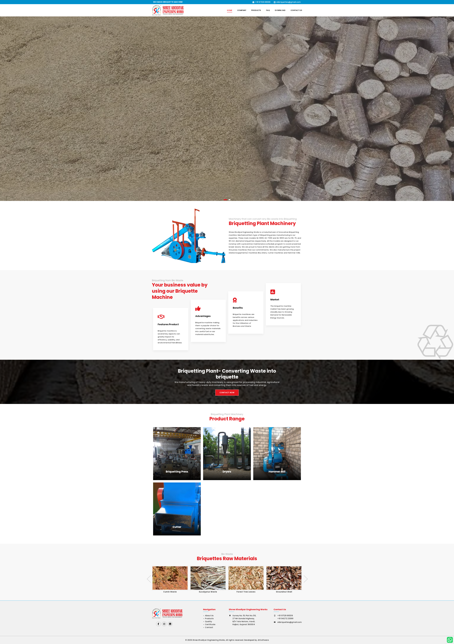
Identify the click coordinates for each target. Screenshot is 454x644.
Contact (209, 627)
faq (268, 10)
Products (256, 10)
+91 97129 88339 (263, 2)
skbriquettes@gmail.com (288, 2)
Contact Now (227, 392)
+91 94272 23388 (285, 618)
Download (280, 10)
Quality (208, 621)
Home (229, 10)
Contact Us (296, 10)
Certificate (210, 624)
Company (241, 10)
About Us (209, 615)
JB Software (263, 640)
